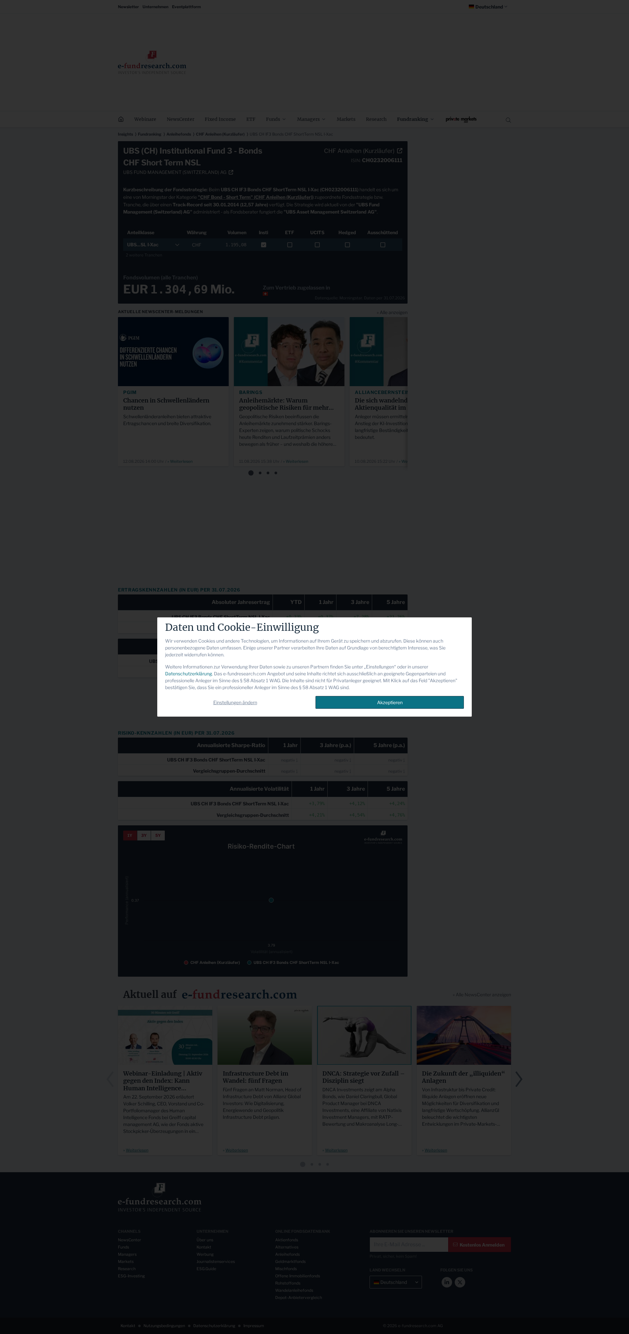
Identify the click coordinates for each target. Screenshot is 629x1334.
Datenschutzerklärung (188, 673)
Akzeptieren (390, 702)
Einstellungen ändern (235, 702)
